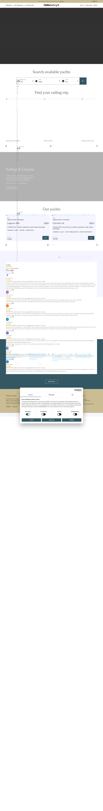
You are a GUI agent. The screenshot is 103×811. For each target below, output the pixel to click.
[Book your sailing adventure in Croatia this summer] (63, 364)
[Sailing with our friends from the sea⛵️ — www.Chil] (40, 364)
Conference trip (29, 5)
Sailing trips (9, 5)
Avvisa (31, 420)
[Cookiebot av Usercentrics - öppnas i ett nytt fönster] (75, 390)
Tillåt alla (72, 420)
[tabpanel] (24, 120)
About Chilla (89, 5)
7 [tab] (54, 245)
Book (45, 237)
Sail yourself (48, 141)
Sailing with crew (88, 141)
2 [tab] (52, 146)
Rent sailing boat (18, 5)
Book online (61, 1)
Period (40, 79)
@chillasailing (51, 381)
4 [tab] (51, 245)
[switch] (44, 414)
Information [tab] (51, 394)
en (94, 1)
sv (92, 1)
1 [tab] (50, 146)
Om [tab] (72, 394)
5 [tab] (52, 245)
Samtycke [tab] (30, 394)
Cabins (66, 79)
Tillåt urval (51, 420)
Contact (95, 5)
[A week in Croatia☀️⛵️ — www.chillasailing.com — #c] (17, 364)
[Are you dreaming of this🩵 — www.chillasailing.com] (86, 364)
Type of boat (23, 79)
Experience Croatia (12, 187)
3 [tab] (53, 146)
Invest (81, 5)
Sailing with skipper (13, 141)
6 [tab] (53, 245)
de (96, 1)
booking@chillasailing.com (87, 404)
